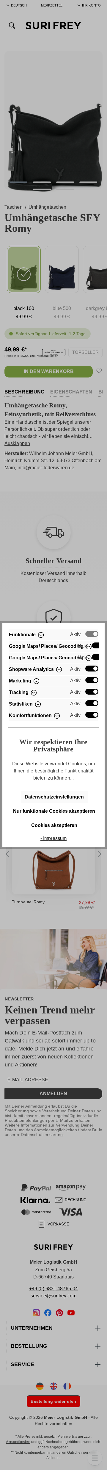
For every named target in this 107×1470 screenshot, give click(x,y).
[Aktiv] (91, 634)
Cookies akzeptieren (54, 825)
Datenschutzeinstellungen (54, 796)
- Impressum (53, 838)
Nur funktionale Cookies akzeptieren (54, 811)
